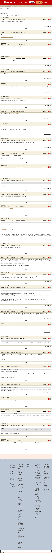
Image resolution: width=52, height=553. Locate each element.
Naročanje (12, 465)
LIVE (16, 2)
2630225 (3, 180)
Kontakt (11, 473)
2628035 (3, 44)
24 (12, 15)
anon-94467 (18, 44)
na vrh (26, 28)
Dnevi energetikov (38, 481)
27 (16, 15)
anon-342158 (3, 56)
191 (18, 15)
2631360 (3, 274)
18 (5, 15)
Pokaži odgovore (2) (47, 147)
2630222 (3, 167)
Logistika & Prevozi (20, 504)
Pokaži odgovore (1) (47, 26)
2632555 (3, 440)
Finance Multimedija (21, 481)
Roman (2, 151)
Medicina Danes (29, 463)
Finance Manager (20, 477)
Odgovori (44, 19)
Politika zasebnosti (12, 479)
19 (7, 15)
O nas (11, 463)
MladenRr (2, 138)
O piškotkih (12, 486)
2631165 (2, 206)
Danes (20, 2)
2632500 (3, 384)
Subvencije (20, 530)
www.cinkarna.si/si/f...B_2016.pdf (7, 229)
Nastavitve (8, 6)
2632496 (3, 366)
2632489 (3, 352)
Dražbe (20, 474)
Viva (28, 466)
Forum (1, 6)
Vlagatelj (39, 2)
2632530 (3, 425)
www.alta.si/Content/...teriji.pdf (6, 169)
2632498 (18, 384)
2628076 (3, 84)
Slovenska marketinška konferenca (38, 474)
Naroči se (32, 2)
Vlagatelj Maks (20, 546)
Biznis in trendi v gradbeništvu (38, 510)
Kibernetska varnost (21, 500)
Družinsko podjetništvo (38, 501)
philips (2, 423)
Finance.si (20, 464)
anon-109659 (3, 17)
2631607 (3, 287)
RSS (11, 476)
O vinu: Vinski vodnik (45, 485)
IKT (19, 495)
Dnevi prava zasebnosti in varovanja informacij (38, 515)
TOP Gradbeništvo (21, 536)
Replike (7, 8)
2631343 (3, 245)
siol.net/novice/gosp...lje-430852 (7, 208)
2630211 (2, 153)
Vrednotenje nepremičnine (47, 468)
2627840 (23, 19)
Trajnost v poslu (20, 543)
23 (11, 15)
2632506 (3, 411)
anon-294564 (3, 96)
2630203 (3, 140)
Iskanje (14, 6)
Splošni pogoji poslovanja (12, 483)
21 (9, 15)
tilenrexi (2, 69)
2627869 (3, 19)
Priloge (11, 471)
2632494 (18, 366)
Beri (4, 8)
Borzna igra (46, 464)
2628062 (3, 71)
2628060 (3, 58)
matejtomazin (18, 19)
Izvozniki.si (20, 497)
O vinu (19, 519)
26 (15, 15)
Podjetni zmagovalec (21, 527)
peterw (2, 30)
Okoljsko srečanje (37, 497)
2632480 (3, 311)
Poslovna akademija (37, 465)
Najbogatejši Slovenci (21, 511)
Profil (5, 6)
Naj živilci (20, 514)
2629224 (3, 111)
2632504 (18, 411)
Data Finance (20, 472)
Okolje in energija (20, 517)
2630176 (3, 124)
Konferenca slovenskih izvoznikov (38, 505)
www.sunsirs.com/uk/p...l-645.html (7, 37)
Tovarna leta (21, 532)
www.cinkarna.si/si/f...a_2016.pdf (7, 326)
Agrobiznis (20, 466)
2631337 (3, 220)
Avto (19, 468)
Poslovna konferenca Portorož (37, 469)
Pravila (11, 6)
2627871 (3, 32)
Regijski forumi (37, 494)
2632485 (3, 338)
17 (4, 15)
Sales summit (37, 485)
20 (8, 15)
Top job (20, 540)
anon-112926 (3, 83)
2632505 (3, 398)
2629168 (3, 98)
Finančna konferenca (37, 478)
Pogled (1, 8)
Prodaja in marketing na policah (38, 489)
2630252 (3, 194)
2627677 (23, 44)
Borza (25, 2)
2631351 (3, 257)
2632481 (3, 324)
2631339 (18, 245)
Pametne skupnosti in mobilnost (21, 523)
